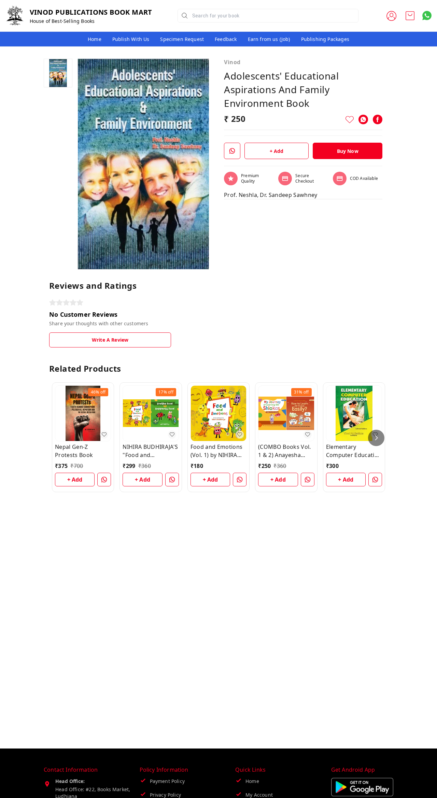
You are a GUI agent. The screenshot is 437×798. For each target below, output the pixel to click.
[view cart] (410, 16)
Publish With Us (131, 39)
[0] (410, 16)
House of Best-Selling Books (62, 21)
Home (94, 39)
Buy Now (347, 151)
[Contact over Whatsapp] (427, 15)
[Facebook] (377, 119)
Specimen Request (182, 39)
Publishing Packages (325, 39)
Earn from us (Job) (269, 39)
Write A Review (110, 340)
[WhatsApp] (363, 119)
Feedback (226, 39)
